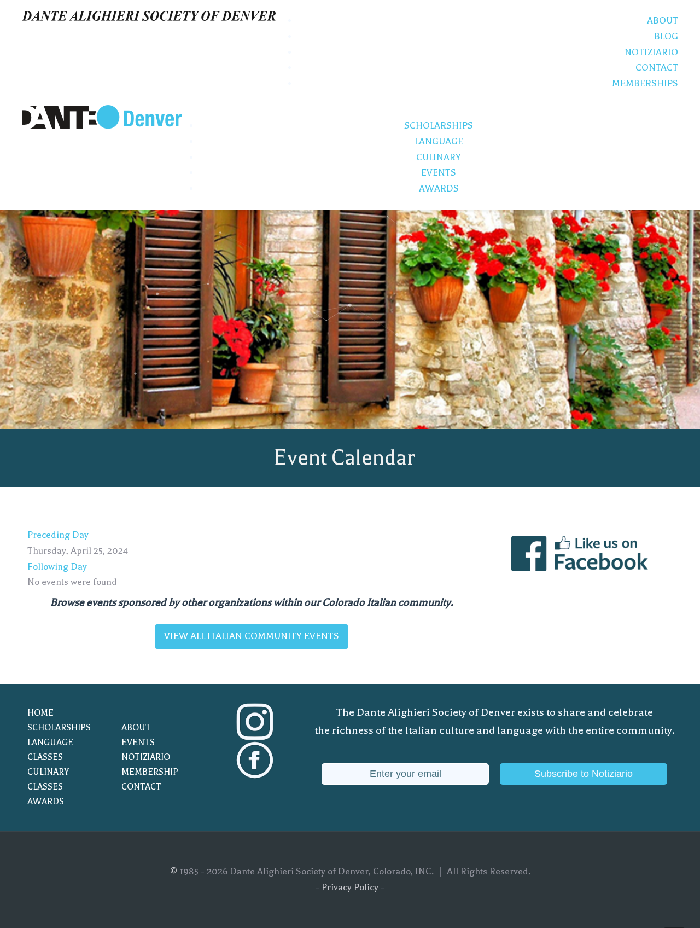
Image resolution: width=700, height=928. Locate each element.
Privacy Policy (350, 887)
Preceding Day (58, 535)
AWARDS (45, 802)
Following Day (57, 566)
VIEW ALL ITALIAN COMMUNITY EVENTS (251, 636)
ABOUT (136, 728)
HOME (40, 713)
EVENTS (138, 742)
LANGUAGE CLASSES (50, 750)
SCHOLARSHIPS (59, 728)
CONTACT (141, 787)
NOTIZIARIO (145, 757)
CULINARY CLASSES (48, 779)
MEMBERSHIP (149, 772)
